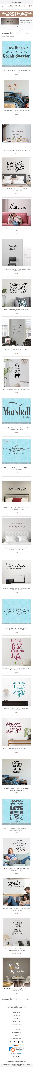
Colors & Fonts (16, 1021)
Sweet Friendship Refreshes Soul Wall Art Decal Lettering (16, 309)
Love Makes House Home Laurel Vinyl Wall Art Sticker (16, 350)
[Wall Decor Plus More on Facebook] (11, 1042)
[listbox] (11, 36)
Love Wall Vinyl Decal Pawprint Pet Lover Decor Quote (16, 229)
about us (16, 1027)
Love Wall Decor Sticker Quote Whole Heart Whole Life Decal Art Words (16, 869)
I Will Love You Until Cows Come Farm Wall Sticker (16, 389)
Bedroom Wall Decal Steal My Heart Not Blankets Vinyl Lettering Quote (16, 588)
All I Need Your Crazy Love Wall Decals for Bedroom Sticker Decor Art (16, 628)
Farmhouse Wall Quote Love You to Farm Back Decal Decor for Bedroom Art (16, 789)
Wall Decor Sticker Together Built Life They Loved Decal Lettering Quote (16, 909)
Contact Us (16, 1015)
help (16, 1009)
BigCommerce (22, 1064)
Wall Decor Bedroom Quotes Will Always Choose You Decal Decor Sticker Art (16, 548)
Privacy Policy (16, 1032)
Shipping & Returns (16, 1038)
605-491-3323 (18, 2)
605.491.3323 (17, 1060)
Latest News (16, 1035)
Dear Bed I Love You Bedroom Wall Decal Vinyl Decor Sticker (16, 111)
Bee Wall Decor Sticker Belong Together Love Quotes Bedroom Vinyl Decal (16, 989)
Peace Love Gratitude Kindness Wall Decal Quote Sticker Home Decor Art (16, 829)
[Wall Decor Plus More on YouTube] (14, 1042)
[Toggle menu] (5, 6)
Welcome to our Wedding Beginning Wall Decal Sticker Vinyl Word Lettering (16, 468)
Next (26, 33)
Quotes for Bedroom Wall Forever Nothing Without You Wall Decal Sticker (16, 749)
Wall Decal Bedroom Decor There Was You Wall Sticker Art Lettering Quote (16, 508)
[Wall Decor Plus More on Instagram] (18, 1042)
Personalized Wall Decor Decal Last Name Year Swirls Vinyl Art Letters (16, 428)
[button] (16, 1050)
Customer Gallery (16, 1024)
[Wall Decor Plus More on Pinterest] (22, 1042)
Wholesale (16, 1012)
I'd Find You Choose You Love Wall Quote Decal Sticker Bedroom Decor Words (16, 949)
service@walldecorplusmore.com (17, 1061)
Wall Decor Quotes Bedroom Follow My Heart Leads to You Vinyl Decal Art (16, 709)
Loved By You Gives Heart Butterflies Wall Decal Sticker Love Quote (16, 189)
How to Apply (16, 1029)
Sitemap (19, 1065)
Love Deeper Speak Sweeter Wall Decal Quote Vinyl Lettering (16, 71)
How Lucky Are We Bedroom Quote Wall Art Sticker (16, 150)
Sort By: (4, 36)
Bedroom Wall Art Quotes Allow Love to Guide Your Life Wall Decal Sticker (16, 669)
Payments (16, 1018)
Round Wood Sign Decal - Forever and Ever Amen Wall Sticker (16, 269)
